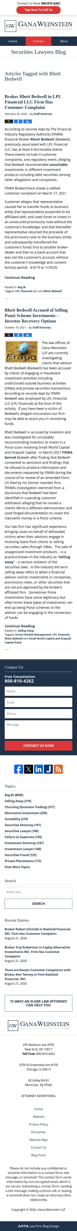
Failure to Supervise (23, 837)
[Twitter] (28, 769)
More (64, 41)
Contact (38, 41)
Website (38, 1117)
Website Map (38, 1140)
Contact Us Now (38, 745)
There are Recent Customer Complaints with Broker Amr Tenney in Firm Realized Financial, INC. (38, 974)
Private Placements (23, 861)
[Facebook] (18, 769)
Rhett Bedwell (42, 139)
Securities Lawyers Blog (38, 26)
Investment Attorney (24, 843)
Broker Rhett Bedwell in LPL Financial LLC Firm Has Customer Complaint (33, 102)
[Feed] (58, 769)
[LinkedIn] (38, 769)
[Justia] (48, 769)
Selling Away (26, 630)
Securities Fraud (20, 855)
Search (38, 903)
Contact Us (38, 1147)
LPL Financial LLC (26, 291)
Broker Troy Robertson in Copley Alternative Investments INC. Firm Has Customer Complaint (37, 951)
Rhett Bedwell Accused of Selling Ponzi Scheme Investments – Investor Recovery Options (36, 315)
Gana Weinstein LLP (51, 1210)
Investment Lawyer (23, 849)
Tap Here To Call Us (39, 10)
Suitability (16, 819)
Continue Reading (20, 277)
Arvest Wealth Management (33, 634)
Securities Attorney (23, 825)
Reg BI (22, 287)
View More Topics (17, 867)
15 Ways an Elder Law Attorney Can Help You (38, 1003)
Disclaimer (38, 1132)
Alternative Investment (26, 813)
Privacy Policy (38, 1124)
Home (13, 41)
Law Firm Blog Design (38, 1226)
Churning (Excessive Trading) (30, 807)
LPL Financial (61, 634)
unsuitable (58, 164)
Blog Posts (38, 1155)
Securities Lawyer (21, 831)
